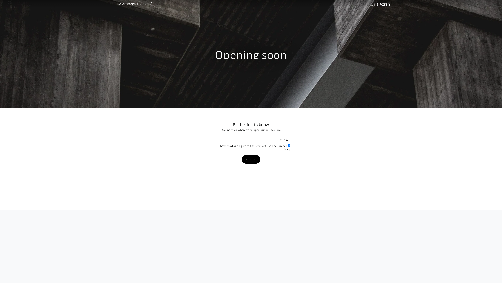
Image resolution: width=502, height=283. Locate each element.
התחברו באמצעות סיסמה (131, 3)
